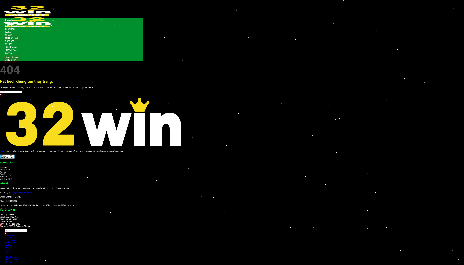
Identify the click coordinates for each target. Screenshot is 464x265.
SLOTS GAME (11, 26)
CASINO (8, 23)
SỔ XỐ (8, 38)
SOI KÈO (8, 44)
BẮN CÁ (8, 35)
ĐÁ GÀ (8, 32)
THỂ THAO (10, 29)
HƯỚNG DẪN (11, 50)
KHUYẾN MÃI (11, 47)
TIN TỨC (9, 53)
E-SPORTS (9, 41)
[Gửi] (0, 94)
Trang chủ (9, 20)
